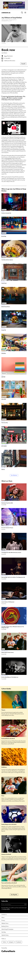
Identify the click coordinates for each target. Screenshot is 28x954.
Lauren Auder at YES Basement (7, 601)
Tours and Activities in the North (9, 883)
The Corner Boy (4, 422)
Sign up (25, 905)
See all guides (14, 894)
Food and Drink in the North (8, 738)
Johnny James (4, 19)
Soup (5, 56)
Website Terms (4, 923)
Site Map (3, 932)
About (2, 917)
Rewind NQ (3, 236)
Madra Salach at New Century (7, 652)
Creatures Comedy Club (6, 213)
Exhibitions (4, 767)
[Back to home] (5, 12)
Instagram (11, 942)
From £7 (23, 63)
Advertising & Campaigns (7, 929)
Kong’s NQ (3, 330)
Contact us (4, 914)
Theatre (3, 710)
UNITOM (3, 376)
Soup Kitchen (8, 158)
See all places (14, 475)
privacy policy (6, 909)
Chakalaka (3, 353)
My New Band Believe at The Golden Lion (9, 677)
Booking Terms (4, 926)
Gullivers (3, 469)
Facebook (18, 942)
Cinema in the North (6, 854)
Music (2, 795)
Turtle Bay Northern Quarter (7, 259)
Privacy (3, 920)
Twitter (4, 942)
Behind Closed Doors (5, 306)
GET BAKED (4, 446)
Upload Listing (4, 935)
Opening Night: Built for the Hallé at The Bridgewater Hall (13, 577)
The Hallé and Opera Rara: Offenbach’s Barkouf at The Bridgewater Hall (12, 627)
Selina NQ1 (3, 399)
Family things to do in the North (8, 824)
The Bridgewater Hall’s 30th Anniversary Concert (11, 552)
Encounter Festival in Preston (7, 527)
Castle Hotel (3, 283)
